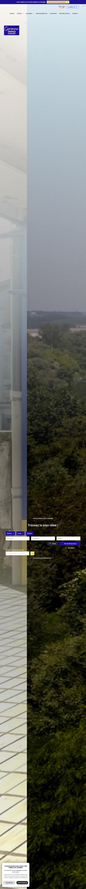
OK (32, 553)
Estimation (53, 13)
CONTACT (75, 13)
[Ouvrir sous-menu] (23, 13)
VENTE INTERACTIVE (41, 13)
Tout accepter (22, 882)
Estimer (29, 533)
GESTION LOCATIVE (64, 13)
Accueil (12, 13)
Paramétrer (9, 882)
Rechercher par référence (15, 550)
